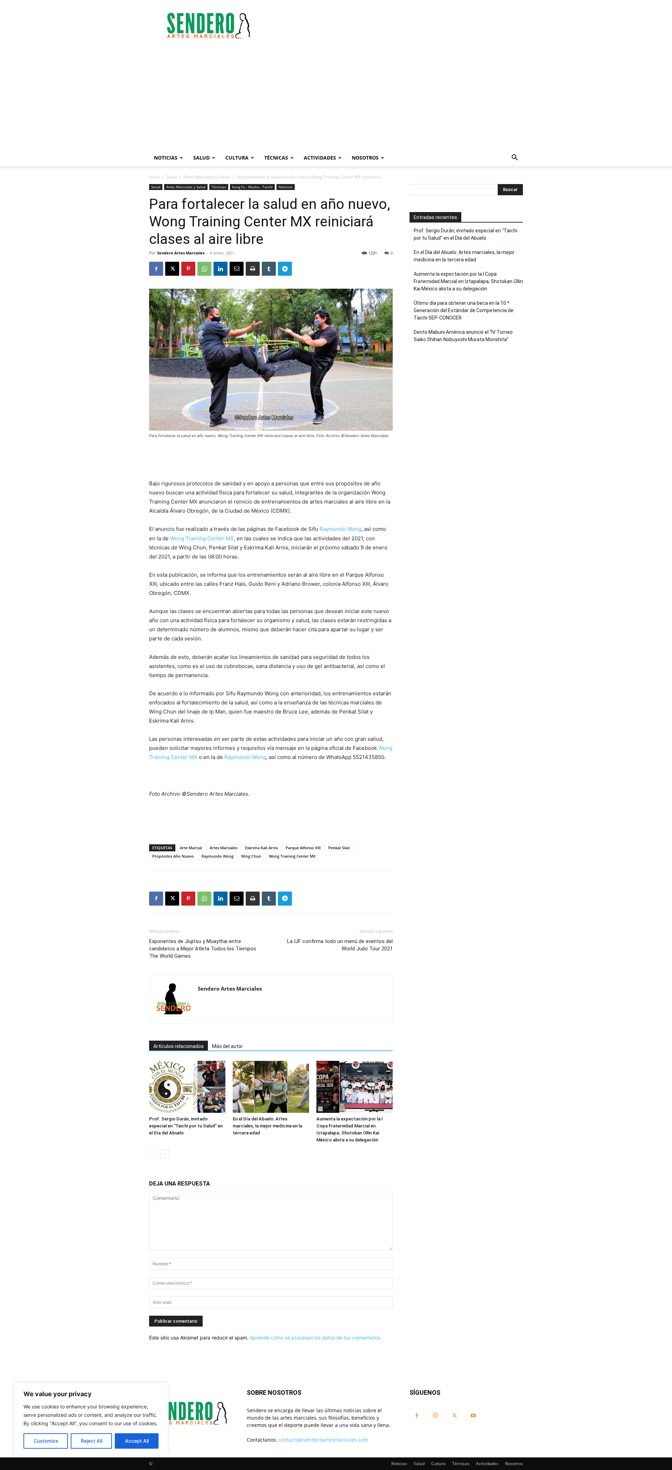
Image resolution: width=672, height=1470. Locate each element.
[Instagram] (435, 1415)
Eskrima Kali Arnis (261, 847)
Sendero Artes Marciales (180, 252)
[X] (172, 269)
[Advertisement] (395, 25)
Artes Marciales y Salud (206, 177)
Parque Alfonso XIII (303, 847)
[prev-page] (153, 1153)
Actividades (320, 157)
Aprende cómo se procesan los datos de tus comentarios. (316, 1338)
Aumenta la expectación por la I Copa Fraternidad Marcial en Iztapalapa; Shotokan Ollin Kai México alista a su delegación (468, 281)
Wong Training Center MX (202, 538)
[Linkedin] (220, 269)
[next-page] (164, 1153)
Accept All (137, 1441)
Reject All (91, 1441)
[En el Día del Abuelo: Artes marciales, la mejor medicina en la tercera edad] (271, 1087)
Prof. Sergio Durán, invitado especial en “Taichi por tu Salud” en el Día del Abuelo (186, 1125)
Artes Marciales (223, 847)
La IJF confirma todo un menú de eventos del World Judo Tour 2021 (340, 945)
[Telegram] (285, 269)
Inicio (154, 177)
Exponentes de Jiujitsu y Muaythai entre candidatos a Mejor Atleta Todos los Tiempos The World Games (202, 948)
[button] (514, 158)
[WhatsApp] (204, 269)
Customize (46, 1441)
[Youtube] (473, 1416)
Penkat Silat (339, 847)
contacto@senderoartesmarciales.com (323, 1439)
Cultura (236, 157)
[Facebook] (156, 269)
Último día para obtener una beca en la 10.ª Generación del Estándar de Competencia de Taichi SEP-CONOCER (463, 310)
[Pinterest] (188, 269)
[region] (91, 1419)
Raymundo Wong (340, 529)
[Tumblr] (269, 269)
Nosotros (365, 157)
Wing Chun (251, 856)
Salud (201, 157)
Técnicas (276, 157)
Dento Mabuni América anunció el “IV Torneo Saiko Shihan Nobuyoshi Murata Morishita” (463, 335)
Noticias (165, 157)
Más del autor (227, 1046)
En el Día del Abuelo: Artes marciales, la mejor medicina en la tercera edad (267, 1125)
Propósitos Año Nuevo (173, 856)
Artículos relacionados (178, 1046)
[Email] (237, 269)
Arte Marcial (191, 847)
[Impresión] (253, 269)
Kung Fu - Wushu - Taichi (252, 186)
